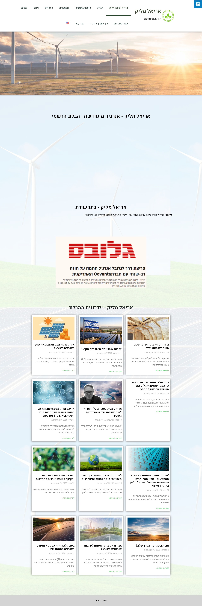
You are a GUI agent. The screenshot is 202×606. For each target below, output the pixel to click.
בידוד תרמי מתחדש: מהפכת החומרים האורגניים (151, 346)
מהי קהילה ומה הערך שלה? (152, 546)
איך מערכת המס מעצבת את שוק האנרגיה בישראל (54, 346)
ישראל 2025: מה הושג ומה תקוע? (101, 349)
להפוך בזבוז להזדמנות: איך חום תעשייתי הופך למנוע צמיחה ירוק (102, 477)
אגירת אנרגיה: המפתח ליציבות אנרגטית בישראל (103, 547)
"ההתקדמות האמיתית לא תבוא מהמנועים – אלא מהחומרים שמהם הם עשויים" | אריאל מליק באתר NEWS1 (149, 480)
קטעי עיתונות (121, 23)
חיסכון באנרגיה (83, 8)
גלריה (24, 8)
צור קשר (79, 23)
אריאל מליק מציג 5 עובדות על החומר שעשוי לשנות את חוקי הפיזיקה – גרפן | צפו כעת (56, 412)
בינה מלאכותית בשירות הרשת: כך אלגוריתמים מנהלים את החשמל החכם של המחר (150, 385)
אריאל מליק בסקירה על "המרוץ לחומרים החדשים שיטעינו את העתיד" (103, 412)
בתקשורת (64, 8)
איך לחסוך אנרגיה (99, 23)
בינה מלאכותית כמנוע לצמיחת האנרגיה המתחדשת (55, 547)
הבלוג (100, 8)
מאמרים (49, 8)
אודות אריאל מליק (118, 8)
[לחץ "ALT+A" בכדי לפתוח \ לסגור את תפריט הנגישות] (198, 4)
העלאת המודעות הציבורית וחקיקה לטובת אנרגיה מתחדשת (55, 477)
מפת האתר (101, 600)
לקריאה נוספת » (162, 370)
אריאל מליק (148, 11)
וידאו (36, 8)
